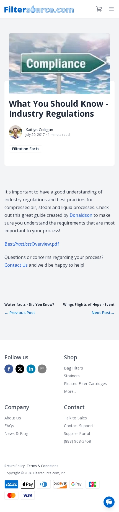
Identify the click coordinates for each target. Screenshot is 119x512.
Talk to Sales (75, 418)
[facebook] (8, 369)
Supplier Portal (77, 433)
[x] (19, 369)
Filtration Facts (25, 148)
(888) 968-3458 (77, 441)
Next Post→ (103, 312)
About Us (12, 418)
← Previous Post (19, 312)
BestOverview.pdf (31, 244)
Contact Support (78, 425)
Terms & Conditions (42, 465)
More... (70, 391)
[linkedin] (31, 369)
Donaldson (80, 215)
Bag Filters (73, 368)
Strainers (72, 375)
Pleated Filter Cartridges (85, 383)
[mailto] (42, 369)
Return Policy (14, 465)
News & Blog (16, 433)
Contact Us (16, 265)
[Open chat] (109, 502)
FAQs (9, 425)
